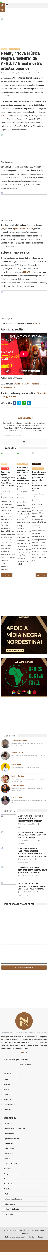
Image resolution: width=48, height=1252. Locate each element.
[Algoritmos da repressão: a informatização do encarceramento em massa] (8, 819)
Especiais (7, 1109)
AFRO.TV (26, 272)
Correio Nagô (8, 1153)
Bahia (4, 49)
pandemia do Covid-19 (23, 228)
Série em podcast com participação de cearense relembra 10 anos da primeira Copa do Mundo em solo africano (32, 852)
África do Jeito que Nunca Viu (14, 1128)
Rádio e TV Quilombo (11, 1209)
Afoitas (6, 1123)
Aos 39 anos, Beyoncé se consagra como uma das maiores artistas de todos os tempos (32, 886)
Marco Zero (7, 1179)
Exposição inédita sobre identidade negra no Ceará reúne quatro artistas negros (32, 870)
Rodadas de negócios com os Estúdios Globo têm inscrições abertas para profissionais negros (23, 477)
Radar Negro (14, 49)
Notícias (36, 464)
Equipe (40, 1237)
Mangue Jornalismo (10, 1174)
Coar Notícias (8, 1148)
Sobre (5, 1079)
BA (2, 115)
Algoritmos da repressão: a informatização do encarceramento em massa (30, 818)
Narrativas (7, 1099)
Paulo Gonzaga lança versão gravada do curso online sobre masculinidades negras (39, 480)
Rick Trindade (22, 843)
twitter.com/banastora (12, 435)
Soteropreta (8, 1214)
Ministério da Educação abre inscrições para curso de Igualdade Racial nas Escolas (42, 575)
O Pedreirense (8, 1194)
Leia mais (24, 1052)
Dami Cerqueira (8, 497)
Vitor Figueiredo (23, 895)
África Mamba (8, 1133)
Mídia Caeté (7, 1189)
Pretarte (6, 1094)
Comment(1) (35, 73)
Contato (32, 1237)
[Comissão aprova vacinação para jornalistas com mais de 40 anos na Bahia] (8, 456)
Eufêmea (6, 1158)
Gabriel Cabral (17, 752)
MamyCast (7, 1168)
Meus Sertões (8, 1184)
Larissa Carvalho (23, 862)
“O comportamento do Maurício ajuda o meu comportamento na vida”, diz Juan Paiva (32, 835)
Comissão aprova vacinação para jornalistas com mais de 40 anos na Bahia (8, 478)
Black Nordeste (9, 1104)
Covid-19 (5, 469)
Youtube (36, 323)
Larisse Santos (17, 776)
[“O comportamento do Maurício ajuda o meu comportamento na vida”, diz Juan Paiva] (8, 836)
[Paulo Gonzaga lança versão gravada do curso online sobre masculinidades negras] (39, 456)
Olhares (6, 1089)
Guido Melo (16, 764)
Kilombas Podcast (10, 1163)
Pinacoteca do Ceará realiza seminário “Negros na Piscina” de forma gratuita (8, 575)
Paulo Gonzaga (17, 785)
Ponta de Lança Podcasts (12, 1199)
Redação (21, 498)
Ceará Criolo (8, 1143)
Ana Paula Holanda (19, 740)
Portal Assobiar (9, 1204)
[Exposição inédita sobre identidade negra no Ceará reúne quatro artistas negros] (8, 871)
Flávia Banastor (23, 73)
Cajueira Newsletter (11, 1138)
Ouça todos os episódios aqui (24, 967)
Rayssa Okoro (17, 797)
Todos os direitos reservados (15, 1237)
